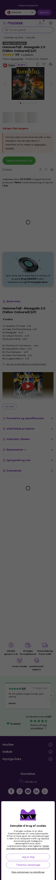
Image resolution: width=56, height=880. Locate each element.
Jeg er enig (28, 857)
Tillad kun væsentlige (28, 865)
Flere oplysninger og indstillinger (28, 872)
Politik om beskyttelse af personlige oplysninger (27, 847)
